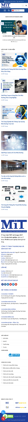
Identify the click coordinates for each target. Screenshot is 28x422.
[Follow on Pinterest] (10, 284)
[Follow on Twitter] (8, 284)
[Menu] (5, 10)
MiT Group (5, 73)
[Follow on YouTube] (16, 284)
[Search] (9, 10)
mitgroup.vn (9, 254)
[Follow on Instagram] (5, 284)
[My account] (23, 5)
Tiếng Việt (16, 10)
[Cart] (26, 5)
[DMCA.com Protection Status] (8, 416)
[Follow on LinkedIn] (13, 284)
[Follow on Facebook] (2, 284)
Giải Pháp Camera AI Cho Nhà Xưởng (12, 152)
